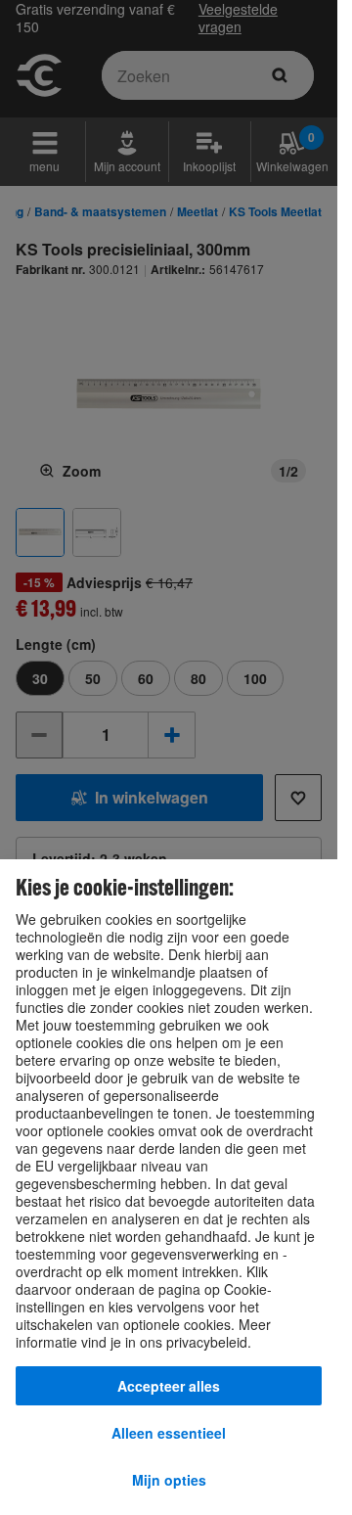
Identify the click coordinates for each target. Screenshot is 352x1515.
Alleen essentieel (168, 1433)
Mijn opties (169, 1480)
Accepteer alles (168, 1386)
